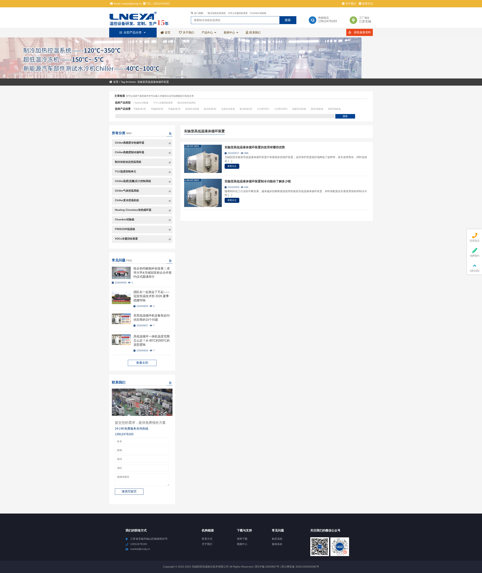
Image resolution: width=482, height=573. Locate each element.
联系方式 (367, 3)
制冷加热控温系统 (217, 13)
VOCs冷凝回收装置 (238, 13)
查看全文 (231, 166)
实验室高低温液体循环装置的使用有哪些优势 (255, 147)
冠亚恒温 (142, 17)
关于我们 (350, 3)
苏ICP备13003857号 (266, 566)
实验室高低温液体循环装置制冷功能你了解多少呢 (258, 181)
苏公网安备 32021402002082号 (300, 566)
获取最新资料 (362, 32)
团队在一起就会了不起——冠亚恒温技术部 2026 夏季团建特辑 (151, 296)
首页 (115, 81)
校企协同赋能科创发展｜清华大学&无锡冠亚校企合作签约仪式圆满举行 (152, 272)
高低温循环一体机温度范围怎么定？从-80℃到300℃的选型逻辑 (151, 340)
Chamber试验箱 (258, 13)
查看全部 (142, 362)
